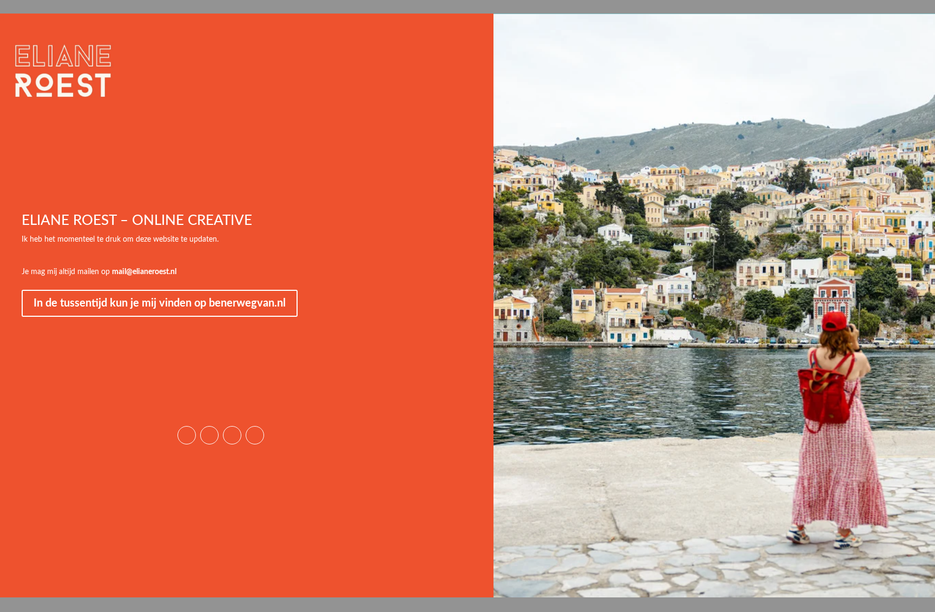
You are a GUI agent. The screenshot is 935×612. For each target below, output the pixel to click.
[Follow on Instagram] (186, 435)
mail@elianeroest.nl (144, 272)
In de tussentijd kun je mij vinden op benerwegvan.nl (160, 303)
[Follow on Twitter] (255, 435)
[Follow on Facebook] (232, 435)
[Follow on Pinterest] (209, 435)
